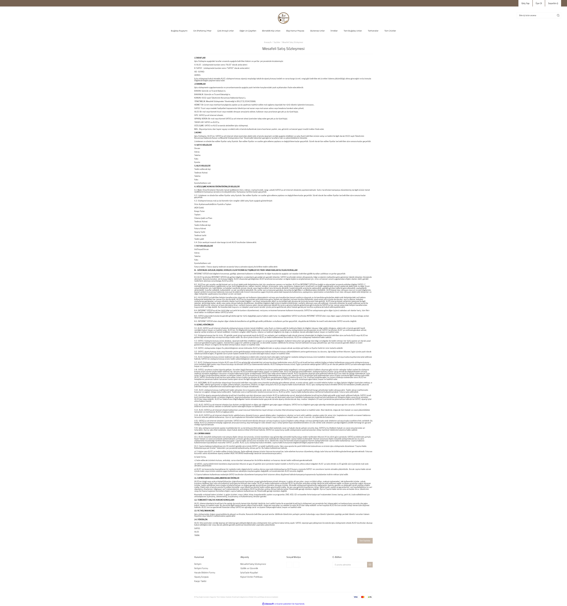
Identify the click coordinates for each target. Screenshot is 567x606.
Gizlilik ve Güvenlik (249, 568)
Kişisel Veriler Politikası (251, 577)
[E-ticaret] (283, 604)
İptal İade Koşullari (249, 572)
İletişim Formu (201, 568)
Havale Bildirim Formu (204, 572)
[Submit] (370, 564)
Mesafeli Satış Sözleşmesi (253, 564)
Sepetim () (553, 3)
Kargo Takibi (200, 581)
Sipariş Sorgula (201, 577)
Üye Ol (539, 3)
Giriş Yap (525, 3)
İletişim (197, 564)
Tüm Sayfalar (364, 541)
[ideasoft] (268, 603)
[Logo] (283, 18)
